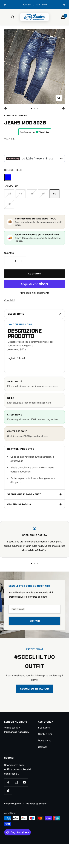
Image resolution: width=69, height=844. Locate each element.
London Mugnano (15, 115)
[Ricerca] (12, 17)
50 (54, 193)
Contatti (42, 746)
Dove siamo (44, 740)
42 (9, 193)
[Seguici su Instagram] (16, 782)
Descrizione (16, 314)
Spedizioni (44, 727)
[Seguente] (63, 108)
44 (20, 193)
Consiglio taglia (19, 504)
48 (43, 193)
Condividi (9, 300)
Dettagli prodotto (20, 449)
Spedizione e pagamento (24, 494)
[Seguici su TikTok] (8, 791)
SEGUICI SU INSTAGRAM (34, 688)
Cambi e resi (45, 734)
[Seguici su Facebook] (8, 782)
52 (9, 204)
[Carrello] (63, 17)
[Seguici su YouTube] (24, 782)
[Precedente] (5, 108)
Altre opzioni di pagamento (34, 292)
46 (31, 193)
